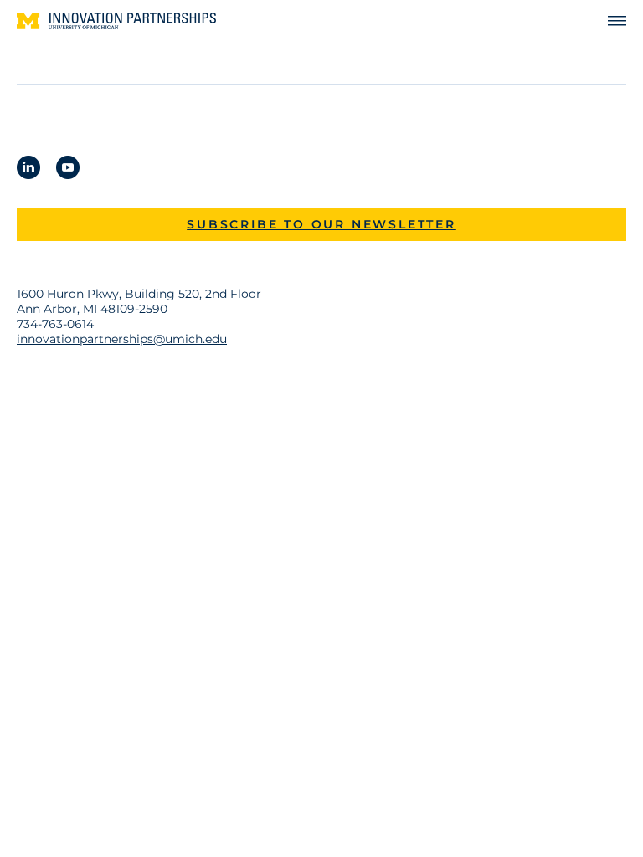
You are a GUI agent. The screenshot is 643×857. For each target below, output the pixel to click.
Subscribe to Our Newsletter (321, 224)
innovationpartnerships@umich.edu (122, 338)
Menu (609, 21)
